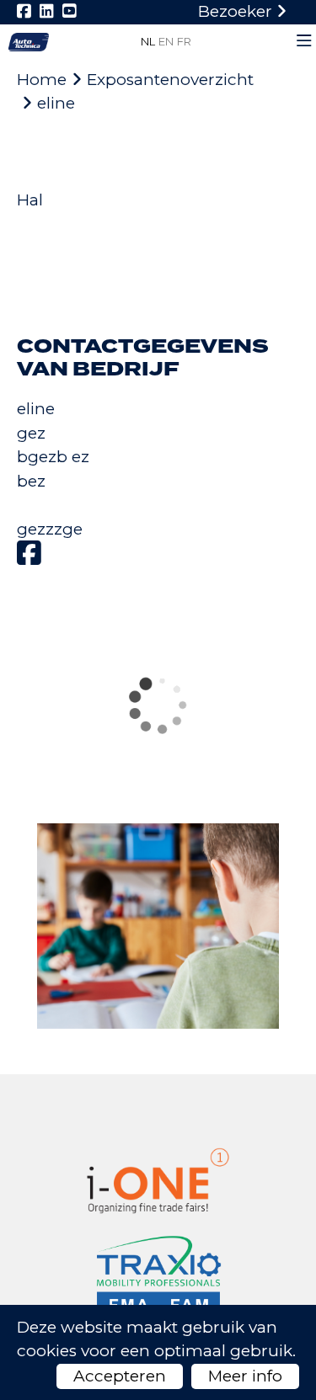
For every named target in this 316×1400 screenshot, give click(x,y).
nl (148, 41)
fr (184, 41)
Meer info (245, 1376)
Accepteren (119, 1376)
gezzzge (50, 529)
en (166, 41)
